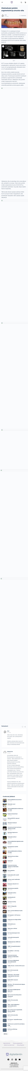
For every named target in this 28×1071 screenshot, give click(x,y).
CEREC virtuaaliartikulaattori (14, 946)
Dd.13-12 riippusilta (12, 906)
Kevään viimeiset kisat (12, 813)
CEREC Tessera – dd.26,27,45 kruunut (16, 965)
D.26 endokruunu (11, 924)
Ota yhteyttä (20, 1045)
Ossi (6, 15)
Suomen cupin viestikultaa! (14, 879)
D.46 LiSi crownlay (12, 901)
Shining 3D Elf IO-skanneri (14, 818)
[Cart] (25, 2)
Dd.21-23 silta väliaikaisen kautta (15, 910)
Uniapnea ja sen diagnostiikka (14, 919)
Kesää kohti (10, 860)
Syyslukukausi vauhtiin (13, 846)
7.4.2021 (9, 753)
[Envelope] (19, 1059)
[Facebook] (8, 1059)
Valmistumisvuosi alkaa (13, 856)
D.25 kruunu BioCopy (12, 1029)
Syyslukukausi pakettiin (13, 888)
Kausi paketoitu (11, 870)
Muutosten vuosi (11, 804)
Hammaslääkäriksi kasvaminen (15, 799)
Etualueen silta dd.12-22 (13, 883)
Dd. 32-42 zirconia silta (13, 970)
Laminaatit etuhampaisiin (13, 937)
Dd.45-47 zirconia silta (13, 1000)
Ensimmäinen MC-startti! (13, 874)
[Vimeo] (16, 1059)
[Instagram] (12, 1059)
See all (5, 1033)
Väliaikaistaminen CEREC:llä (14, 941)
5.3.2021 (7, 16)
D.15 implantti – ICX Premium (14, 915)
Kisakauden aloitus (12, 892)
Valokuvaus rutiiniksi (12, 928)
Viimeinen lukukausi (12, 822)
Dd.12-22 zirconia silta (13, 1015)
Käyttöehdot (6, 1043)
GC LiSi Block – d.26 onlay (13, 950)
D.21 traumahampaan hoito (14, 932)
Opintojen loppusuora (13, 832)
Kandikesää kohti (11, 897)
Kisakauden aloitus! (12, 836)
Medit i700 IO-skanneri (13, 979)
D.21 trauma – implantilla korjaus (15, 1019)
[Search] (22, 2)
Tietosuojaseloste (17, 1043)
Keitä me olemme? (9, 1045)
